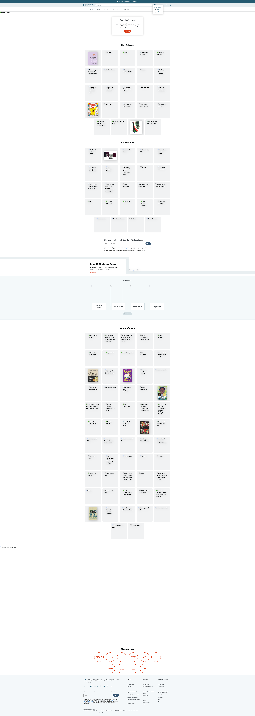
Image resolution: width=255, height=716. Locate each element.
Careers (144, 693)
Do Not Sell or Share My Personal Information (163, 691)
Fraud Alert (160, 697)
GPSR (159, 701)
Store (112, 9)
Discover (106, 9)
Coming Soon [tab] (127, 142)
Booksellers (145, 704)
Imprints (119, 9)
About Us (126, 9)
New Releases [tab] (127, 45)
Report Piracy (161, 694)
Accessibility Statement (133, 697)
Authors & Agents (146, 682)
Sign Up (148, 243)
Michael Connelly (99, 306)
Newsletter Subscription (133, 688)
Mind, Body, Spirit (133, 657)
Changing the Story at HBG (133, 694)
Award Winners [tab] (127, 328)
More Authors (127, 313)
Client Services (146, 684)
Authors (98, 9)
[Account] (166, 5)
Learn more (92, 272)
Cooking (110, 657)
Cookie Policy (161, 686)
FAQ (143, 698)
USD (158, 9)
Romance (110, 668)
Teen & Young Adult (133, 668)
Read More (127, 31)
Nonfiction (156, 657)
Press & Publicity (131, 703)
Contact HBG (145, 695)
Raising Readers (146, 702)
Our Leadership (131, 684)
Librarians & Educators (148, 686)
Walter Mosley (137, 307)
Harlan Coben (118, 307)
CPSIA (159, 699)
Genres (91, 9)
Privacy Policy (161, 684)
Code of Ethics (161, 688)
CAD (158, 11)
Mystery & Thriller (144, 657)
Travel (144, 668)
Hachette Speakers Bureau (148, 691)
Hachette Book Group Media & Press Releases (134, 700)
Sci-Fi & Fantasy (122, 668)
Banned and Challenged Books (133, 691)
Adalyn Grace (157, 307)
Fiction (122, 657)
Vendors (144, 700)
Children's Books (99, 657)
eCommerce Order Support (148, 688)
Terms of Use (160, 682)
